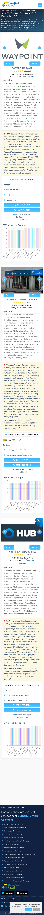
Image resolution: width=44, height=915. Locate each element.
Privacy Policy (32, 906)
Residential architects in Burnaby (15, 861)
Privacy (4, 909)
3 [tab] (23, 542)
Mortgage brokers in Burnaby (14, 848)
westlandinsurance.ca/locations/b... (19, 455)
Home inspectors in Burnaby (13, 838)
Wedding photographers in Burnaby (16, 881)
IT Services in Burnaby (11, 844)
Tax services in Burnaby (12, 868)
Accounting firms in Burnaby (13, 824)
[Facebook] (2, 906)
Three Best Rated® (20, 913)
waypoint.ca (11, 200)
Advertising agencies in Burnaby (15, 828)
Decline (36, 910)
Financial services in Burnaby (14, 834)
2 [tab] (22, 58)
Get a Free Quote (13, 189)
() (27, 71)
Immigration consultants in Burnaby (16, 841)
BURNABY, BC (15, 10)
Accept (29, 910)
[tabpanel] (22, 49)
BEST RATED (5, 10)
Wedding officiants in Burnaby (14, 878)
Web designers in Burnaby (13, 874)
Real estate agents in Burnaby (14, 858)
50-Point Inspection (14, 24)
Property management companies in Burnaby (19, 854)
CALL (9, 63)
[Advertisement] (22, 783)
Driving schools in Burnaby (13, 831)
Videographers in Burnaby (13, 871)
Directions (30, 76)
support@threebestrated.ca (17, 899)
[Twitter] (6, 906)
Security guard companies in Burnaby (17, 864)
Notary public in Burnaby (12, 851)
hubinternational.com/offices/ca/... (19, 700)
